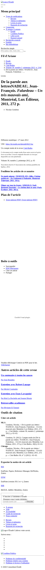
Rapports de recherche (19, 25)
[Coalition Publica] (8, 553)
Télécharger (5, 365)
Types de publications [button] (14, 16)
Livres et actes (16, 23)
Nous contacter (11, 516)
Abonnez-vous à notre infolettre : (15, 499)
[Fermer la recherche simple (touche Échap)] (4, 4)
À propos (16, 29)
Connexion (10, 27)
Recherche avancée (13, 40)
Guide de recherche (13, 514)
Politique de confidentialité (16, 559)
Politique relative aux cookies (17, 561)
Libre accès (15, 36)
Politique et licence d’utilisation (17, 563)
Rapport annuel (16, 38)
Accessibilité (10, 512)
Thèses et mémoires (18, 21)
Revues (13, 19)
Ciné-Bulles (10, 65)
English (9, 42)
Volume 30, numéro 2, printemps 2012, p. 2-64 (23, 68)
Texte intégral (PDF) (13, 200)
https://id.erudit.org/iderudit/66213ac (19, 144)
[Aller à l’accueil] (7, 2)
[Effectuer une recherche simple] (2, 4)
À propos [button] (9, 29)
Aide (7, 509)
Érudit (13, 31)
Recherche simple (7, 48)
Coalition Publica (17, 34)
